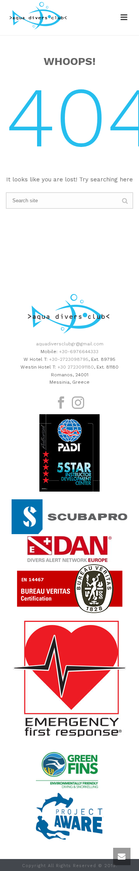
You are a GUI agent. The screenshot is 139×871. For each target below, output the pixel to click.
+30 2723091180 (76, 367)
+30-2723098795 (68, 359)
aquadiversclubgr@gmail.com (69, 344)
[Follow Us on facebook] (61, 403)
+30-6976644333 (78, 351)
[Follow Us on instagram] (78, 403)
